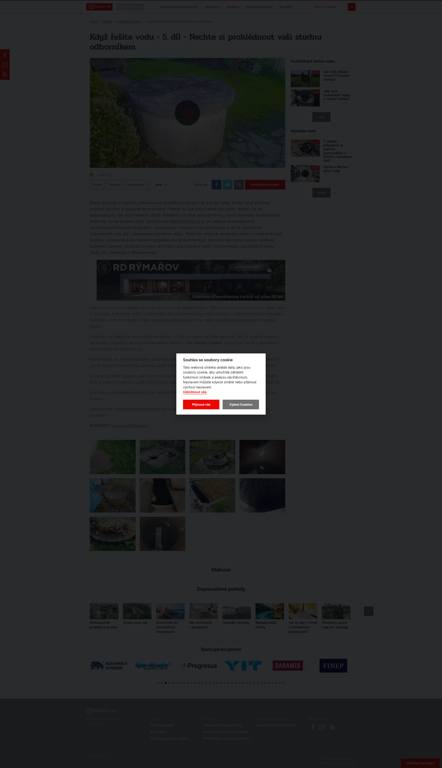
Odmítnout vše (195, 392)
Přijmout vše (201, 404)
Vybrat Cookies (240, 404)
